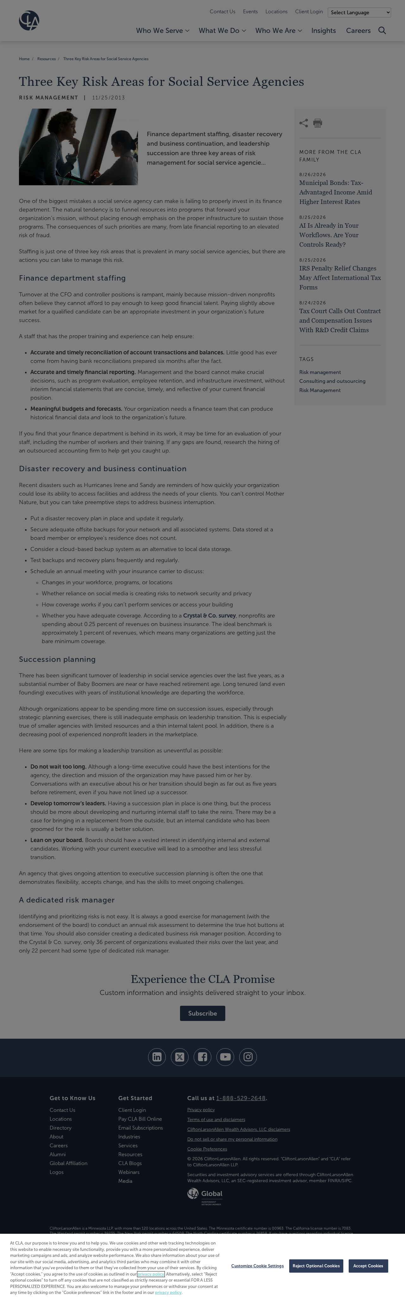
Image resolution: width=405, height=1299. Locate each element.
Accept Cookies (368, 1266)
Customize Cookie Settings (257, 1266)
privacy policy (151, 1274)
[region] (202, 1266)
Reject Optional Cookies (316, 1266)
